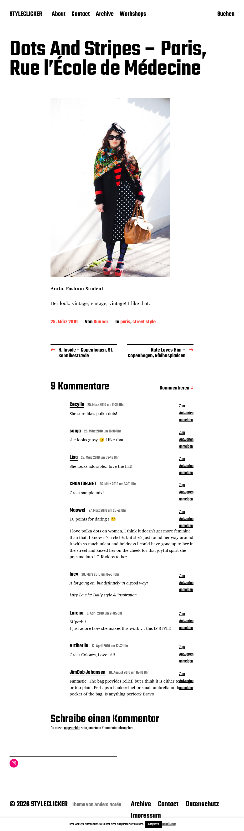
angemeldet (72, 728)
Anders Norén (107, 805)
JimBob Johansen (88, 673)
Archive (105, 14)
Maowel (77, 511)
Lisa (74, 458)
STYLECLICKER (26, 14)
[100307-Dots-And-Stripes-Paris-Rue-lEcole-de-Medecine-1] (122, 187)
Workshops (133, 14)
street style (144, 322)
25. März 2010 (64, 322)
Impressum (146, 815)
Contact (80, 14)
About (59, 14)
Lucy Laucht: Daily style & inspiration (103, 594)
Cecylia (77, 405)
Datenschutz (202, 804)
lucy (74, 575)
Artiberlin (79, 646)
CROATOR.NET (83, 484)
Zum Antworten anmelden (186, 413)
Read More (169, 824)
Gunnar (101, 322)
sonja (75, 431)
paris (125, 322)
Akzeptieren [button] (153, 824)
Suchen (225, 14)
